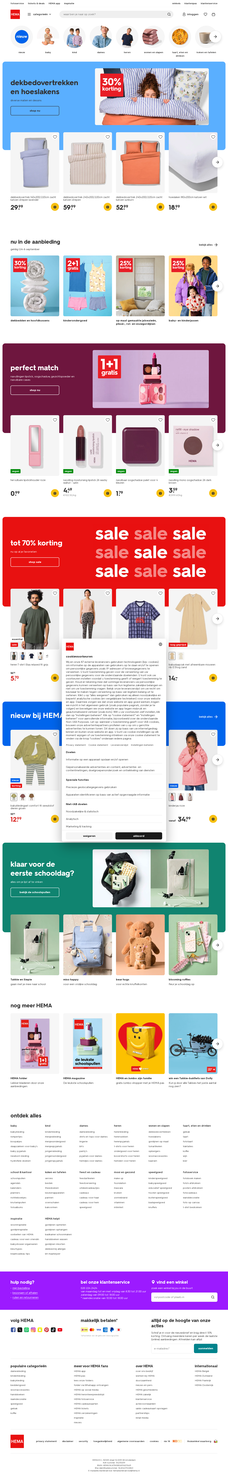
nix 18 (167, 1441)
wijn (185, 1156)
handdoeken (18, 1394)
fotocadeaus (190, 1192)
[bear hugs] (140, 950)
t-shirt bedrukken (192, 1207)
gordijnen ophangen (56, 1229)
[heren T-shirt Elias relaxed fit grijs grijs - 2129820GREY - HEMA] (14, 656)
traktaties (188, 1146)
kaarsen (153, 1160)
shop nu (114, 106)
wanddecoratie (191, 1197)
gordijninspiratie (19, 1229)
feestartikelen (87, 1178)
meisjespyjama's (53, 1146)
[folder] (35, 1050)
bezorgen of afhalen (25, 1292)
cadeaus (84, 1192)
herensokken (121, 1136)
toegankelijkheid (102, 1441)
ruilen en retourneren (26, 1297)
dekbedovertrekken (160, 1131)
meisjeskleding (53, 1136)
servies (49, 1178)
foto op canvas (191, 1202)
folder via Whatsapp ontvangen (91, 1385)
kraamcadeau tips (20, 1253)
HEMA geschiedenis (147, 1389)
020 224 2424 (89, 1288)
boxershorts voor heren (127, 1156)
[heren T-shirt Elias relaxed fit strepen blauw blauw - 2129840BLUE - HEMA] (23, 656)
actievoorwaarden (146, 1403)
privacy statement (46, 1441)
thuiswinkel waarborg (199, 1441)
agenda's (15, 1183)
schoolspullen (18, 1178)
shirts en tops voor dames (93, 1136)
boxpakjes (16, 1141)
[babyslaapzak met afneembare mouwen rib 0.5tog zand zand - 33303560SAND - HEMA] (172, 656)
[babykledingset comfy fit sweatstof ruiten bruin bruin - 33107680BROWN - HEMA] (23, 797)
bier (185, 1160)
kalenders (16, 1188)
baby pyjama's (18, 1151)
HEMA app (80, 1371)
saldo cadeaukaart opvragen (151, 1408)
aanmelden (205, 1348)
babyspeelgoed (157, 1183)
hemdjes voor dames (90, 1160)
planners (15, 1192)
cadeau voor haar (89, 1197)
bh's (81, 1146)
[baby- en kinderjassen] (193, 291)
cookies (154, 1441)
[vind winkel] (213, 1297)
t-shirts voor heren (124, 1146)
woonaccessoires (158, 1156)
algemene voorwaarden (130, 1441)
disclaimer (67, 1441)
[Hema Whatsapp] (26, 1329)
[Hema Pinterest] (46, 1329)
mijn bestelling (21, 1288)
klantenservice (144, 1399)
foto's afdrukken (191, 1183)
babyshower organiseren (24, 1244)
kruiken (118, 1192)
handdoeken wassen (56, 1239)
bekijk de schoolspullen (114, 887)
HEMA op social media (86, 1389)
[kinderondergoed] (87, 291)
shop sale (114, 562)
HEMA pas (79, 1375)
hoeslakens (155, 1136)
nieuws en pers (144, 1385)
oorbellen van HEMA (22, 1234)
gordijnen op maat (159, 1141)
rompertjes (16, 1136)
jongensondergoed (55, 1156)
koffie (186, 1151)
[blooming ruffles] (193, 950)
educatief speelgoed (160, 1188)
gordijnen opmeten (55, 1224)
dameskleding (87, 1131)
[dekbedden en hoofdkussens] (35, 291)
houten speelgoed (159, 1192)
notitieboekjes (18, 1197)
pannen (49, 1197)
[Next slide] (217, 162)
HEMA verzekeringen (85, 1413)
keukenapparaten (54, 1192)
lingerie (83, 1141)
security (83, 1441)
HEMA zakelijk (143, 1394)
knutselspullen (18, 1202)
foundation (120, 1183)
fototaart (188, 1141)
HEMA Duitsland (203, 1375)
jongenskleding (53, 1151)
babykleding (17, 1131)
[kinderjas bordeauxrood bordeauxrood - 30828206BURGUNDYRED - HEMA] (181, 797)
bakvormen (51, 1207)
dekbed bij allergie (55, 1249)
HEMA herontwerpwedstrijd (89, 1394)
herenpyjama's (121, 1141)
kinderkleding (52, 1131)
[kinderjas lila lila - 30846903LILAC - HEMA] (190, 797)
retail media (142, 1417)
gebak (186, 1131)
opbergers (154, 1151)
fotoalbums (17, 1207)
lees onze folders (83, 1380)
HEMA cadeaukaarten (86, 1403)
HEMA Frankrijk (203, 1380)
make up (118, 1178)
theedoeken (52, 1188)
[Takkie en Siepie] (35, 950)
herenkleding (121, 1131)
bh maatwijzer (52, 1253)
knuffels (153, 1207)
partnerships (142, 1413)
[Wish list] (205, 14)
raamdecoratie (18, 1399)
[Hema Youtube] (60, 1329)
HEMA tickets (81, 1408)
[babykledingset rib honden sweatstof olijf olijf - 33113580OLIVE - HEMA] (31, 797)
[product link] (35, 162)
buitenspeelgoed (158, 1197)
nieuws (77, 1422)
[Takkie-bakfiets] (193, 1050)
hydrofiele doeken (21, 1160)
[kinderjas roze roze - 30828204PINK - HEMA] (172, 797)
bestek (49, 1183)
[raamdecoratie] (140, 291)
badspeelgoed (157, 1202)
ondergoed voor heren (126, 1151)
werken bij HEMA (145, 1375)
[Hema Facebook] (13, 1329)
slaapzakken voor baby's (24, 1146)
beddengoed (18, 1385)
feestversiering (87, 1183)
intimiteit (118, 1207)
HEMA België (202, 1371)
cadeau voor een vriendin (25, 1239)
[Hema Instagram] (33, 1329)
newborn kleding (20, 1156)
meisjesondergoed (55, 1141)
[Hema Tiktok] (53, 1329)
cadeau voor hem (89, 1202)
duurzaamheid (143, 1380)
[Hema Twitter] (20, 1329)
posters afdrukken (193, 1188)
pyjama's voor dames (90, 1156)
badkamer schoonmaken (58, 1234)
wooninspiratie (18, 1224)
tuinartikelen (155, 1146)
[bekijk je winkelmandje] (213, 14)
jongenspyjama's (54, 1160)
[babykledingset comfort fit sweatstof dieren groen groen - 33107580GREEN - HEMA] (14, 797)
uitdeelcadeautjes (89, 1188)
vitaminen (119, 1202)
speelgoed (85, 1207)
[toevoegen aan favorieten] (55, 136)
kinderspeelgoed (158, 1178)
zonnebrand (120, 1197)
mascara (118, 1188)
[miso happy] (87, 950)
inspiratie (79, 1417)
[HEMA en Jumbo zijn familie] (140, 1050)
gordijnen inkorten (55, 1244)
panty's (83, 1151)
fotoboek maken (192, 1178)
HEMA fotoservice (84, 1399)
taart (185, 1136)
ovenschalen (52, 1202)
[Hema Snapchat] (40, 1329)
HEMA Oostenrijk (204, 1385)
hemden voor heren (125, 1160)
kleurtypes (16, 1249)
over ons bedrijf (144, 1371)
